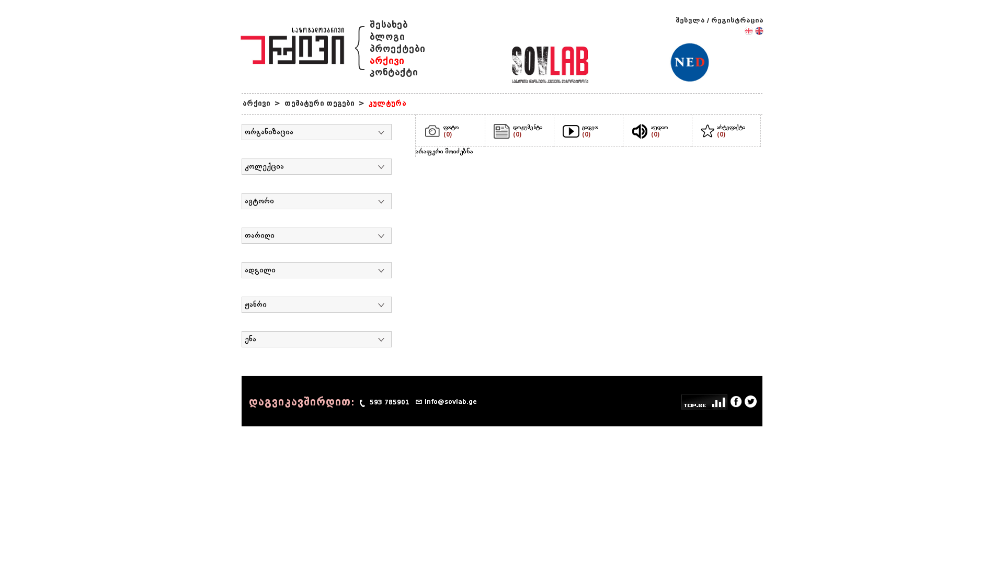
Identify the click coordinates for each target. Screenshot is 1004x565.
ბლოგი (387, 37)
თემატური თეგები (319, 103)
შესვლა (690, 20)
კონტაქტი (394, 72)
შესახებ (389, 25)
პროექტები (397, 49)
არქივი (387, 61)
